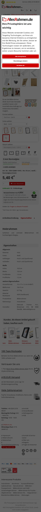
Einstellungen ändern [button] (20, 61)
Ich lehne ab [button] (20, 65)
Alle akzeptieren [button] (20, 56)
